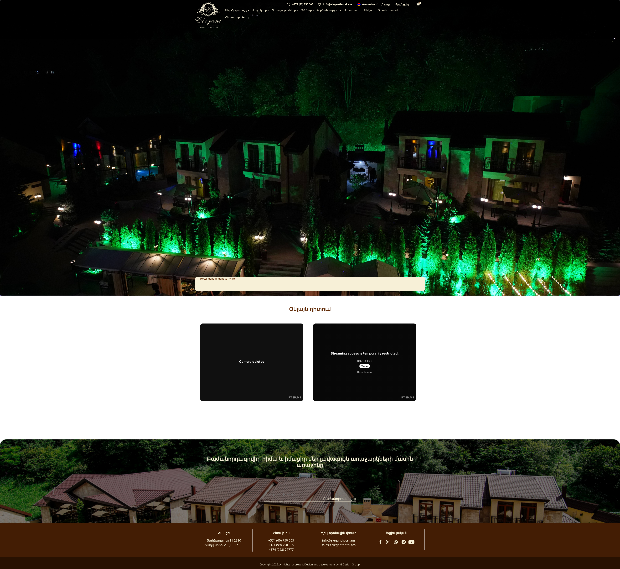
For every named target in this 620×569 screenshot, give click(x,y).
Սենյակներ (259, 10)
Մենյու (368, 10)
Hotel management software (218, 278)
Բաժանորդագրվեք (339, 498)
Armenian (368, 4)
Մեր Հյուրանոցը (236, 10)
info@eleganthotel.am (337, 4)
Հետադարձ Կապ (237, 17)
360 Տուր (306, 10)
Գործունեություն (328, 10)
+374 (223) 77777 (281, 550)
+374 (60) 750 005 (302, 4)
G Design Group (350, 564)
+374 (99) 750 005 (281, 545)
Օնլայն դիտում (388, 10)
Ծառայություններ (284, 10)
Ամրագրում (351, 10)
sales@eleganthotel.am (338, 545)
